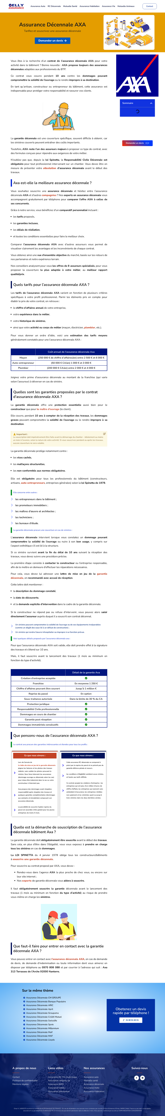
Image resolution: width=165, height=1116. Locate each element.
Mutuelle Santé (70, 6)
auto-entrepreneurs (33, 483)
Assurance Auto (38, 6)
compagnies (49, 195)
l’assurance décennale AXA (67, 959)
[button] (151, 103)
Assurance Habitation (90, 6)
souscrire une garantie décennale (33, 859)
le (48, 409)
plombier (89, 327)
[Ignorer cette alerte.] (104, 434)
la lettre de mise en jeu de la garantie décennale (36, 765)
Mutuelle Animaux (126, 6)
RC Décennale (54, 6)
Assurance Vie (108, 6)
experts (27, 880)
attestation (50, 168)
